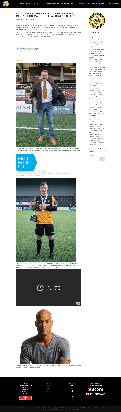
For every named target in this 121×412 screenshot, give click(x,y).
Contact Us (49, 395)
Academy (74, 4)
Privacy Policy (59, 409)
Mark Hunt (19, 19)
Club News (49, 392)
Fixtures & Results (53, 4)
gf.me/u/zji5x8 (19, 60)
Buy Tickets (65, 4)
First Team (48, 385)
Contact (116, 4)
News (43, 4)
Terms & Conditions (68, 409)
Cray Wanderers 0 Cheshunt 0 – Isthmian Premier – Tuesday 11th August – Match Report (96, 101)
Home (22, 4)
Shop (109, 4)
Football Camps (84, 4)
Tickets (49, 389)
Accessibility (77, 409)
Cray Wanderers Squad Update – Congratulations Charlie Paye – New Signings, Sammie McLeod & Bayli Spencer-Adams (97, 71)
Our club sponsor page (96, 398)
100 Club (94, 4)
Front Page (31, 19)
